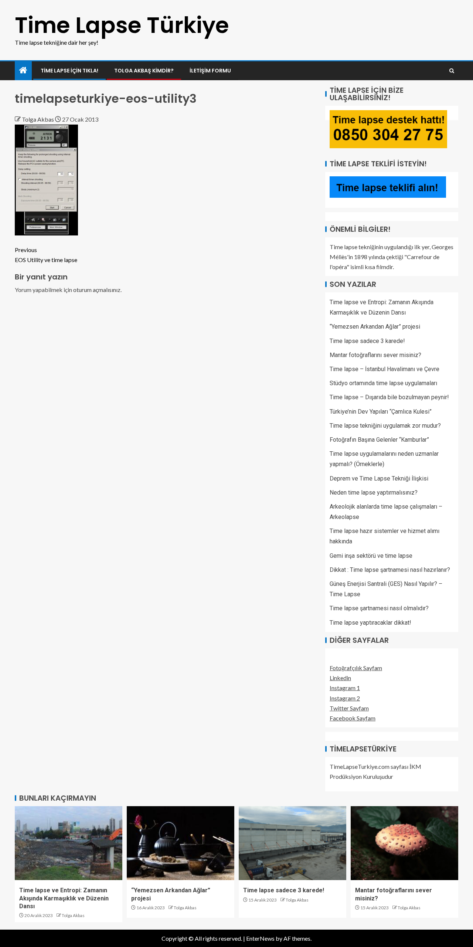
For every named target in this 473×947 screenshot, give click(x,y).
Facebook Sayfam (352, 718)
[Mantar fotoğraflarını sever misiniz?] (404, 843)
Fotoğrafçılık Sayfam (356, 667)
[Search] (451, 71)
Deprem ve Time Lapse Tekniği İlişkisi (379, 478)
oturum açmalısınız (96, 289)
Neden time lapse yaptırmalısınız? (374, 492)
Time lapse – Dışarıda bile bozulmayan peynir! (389, 397)
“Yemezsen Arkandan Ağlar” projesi (375, 326)
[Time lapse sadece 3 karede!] (292, 843)
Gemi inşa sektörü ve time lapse (371, 555)
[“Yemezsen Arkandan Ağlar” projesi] (180, 843)
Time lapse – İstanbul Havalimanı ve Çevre (384, 369)
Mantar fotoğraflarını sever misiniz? (375, 355)
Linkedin (340, 677)
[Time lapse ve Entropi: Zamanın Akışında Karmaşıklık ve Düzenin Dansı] (68, 843)
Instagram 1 (345, 687)
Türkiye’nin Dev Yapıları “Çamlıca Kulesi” (381, 411)
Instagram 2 (345, 698)
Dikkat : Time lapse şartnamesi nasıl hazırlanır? (390, 569)
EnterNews (260, 938)
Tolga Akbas (38, 119)
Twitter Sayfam (349, 708)
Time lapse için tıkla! (69, 70)
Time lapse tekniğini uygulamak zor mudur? (385, 425)
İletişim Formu (210, 70)
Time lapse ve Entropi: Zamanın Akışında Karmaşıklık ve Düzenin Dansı (64, 898)
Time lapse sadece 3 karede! (367, 340)
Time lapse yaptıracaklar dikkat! (370, 622)
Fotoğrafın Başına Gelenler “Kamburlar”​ (379, 439)
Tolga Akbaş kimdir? (144, 70)
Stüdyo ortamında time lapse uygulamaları (383, 383)
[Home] (23, 70)
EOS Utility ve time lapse (46, 254)
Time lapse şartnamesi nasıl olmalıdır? (379, 608)
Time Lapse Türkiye (122, 25)
